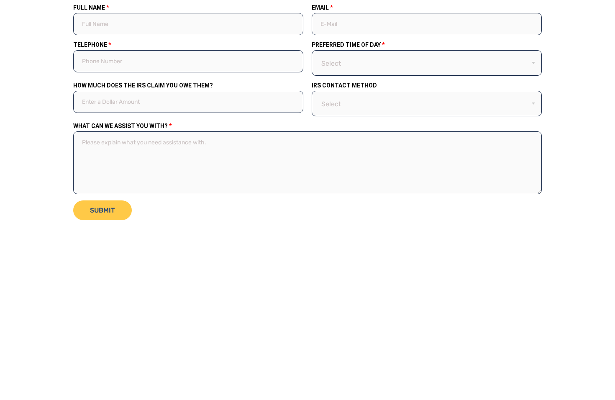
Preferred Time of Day (348, 44)
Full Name (91, 7)
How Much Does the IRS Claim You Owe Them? (143, 85)
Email (322, 7)
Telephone (92, 44)
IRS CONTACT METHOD (344, 85)
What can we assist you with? (122, 126)
